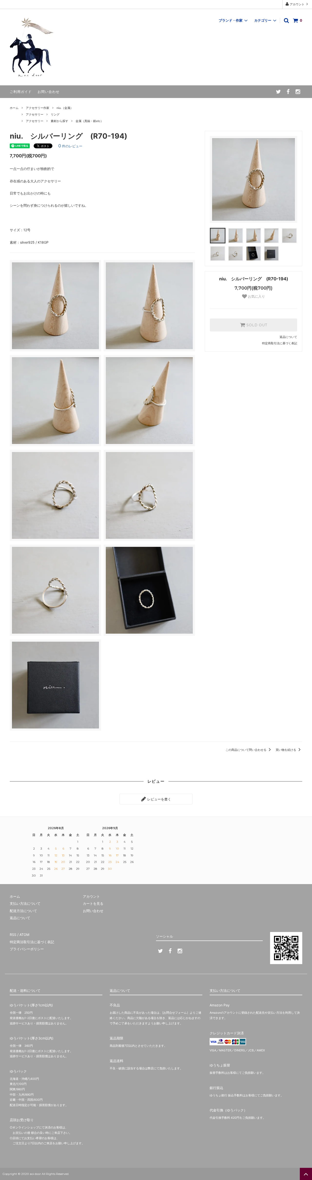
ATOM (24, 934)
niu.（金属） (65, 108)
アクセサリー (34, 114)
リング (55, 114)
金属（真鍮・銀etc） (89, 121)
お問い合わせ (48, 91)
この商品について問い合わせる (246, 750)
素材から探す (59, 121)
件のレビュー (70, 146)
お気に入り (256, 296)
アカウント (297, 4)
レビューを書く (158, 799)
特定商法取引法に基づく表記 (32, 942)
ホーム (14, 108)
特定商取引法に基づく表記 (279, 343)
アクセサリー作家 (37, 108)
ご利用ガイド (21, 91)
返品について (288, 337)
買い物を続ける (286, 750)
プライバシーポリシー (27, 949)
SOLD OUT (256, 325)
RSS (13, 934)
